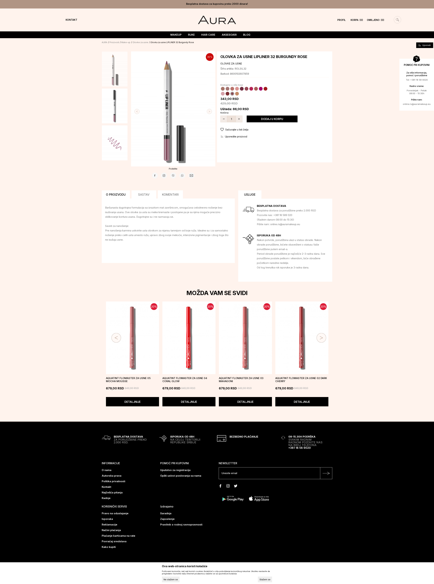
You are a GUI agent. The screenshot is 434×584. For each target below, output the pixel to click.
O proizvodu (116, 194)
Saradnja (165, 513)
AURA (104, 42)
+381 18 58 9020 (299, 447)
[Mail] (191, 175)
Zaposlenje (167, 519)
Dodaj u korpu (272, 119)
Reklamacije (109, 524)
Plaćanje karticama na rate (118, 535)
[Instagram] (164, 175)
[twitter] (235, 485)
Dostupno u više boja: (231, 85)
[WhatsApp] (182, 175)
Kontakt (106, 486)
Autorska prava (111, 475)
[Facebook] (155, 175)
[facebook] (220, 485)
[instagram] (228, 485)
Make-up (125, 42)
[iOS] (259, 498)
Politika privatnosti (113, 481)
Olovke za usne (140, 42)
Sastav (144, 194)
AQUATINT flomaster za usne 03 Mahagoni (241, 380)
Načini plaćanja (111, 530)
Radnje (106, 498)
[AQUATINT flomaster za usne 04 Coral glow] (188, 338)
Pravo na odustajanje (115, 513)
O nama (106, 470)
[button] (274, 129)
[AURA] (217, 19)
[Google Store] (232, 498)
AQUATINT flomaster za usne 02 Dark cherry (301, 380)
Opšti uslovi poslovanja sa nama (180, 475)
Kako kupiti (109, 547)
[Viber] (173, 175)
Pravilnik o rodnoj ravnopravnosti (181, 524)
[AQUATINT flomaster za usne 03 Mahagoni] (245, 338)
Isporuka (107, 519)
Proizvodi (114, 42)
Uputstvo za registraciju (175, 470)
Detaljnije (132, 401)
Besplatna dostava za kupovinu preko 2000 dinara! (217, 3)
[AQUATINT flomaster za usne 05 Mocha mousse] (132, 338)
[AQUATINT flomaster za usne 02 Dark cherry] (301, 338)
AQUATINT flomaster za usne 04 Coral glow (184, 380)
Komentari (170, 194)
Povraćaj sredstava (114, 541)
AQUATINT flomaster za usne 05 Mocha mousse (128, 380)
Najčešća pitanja (112, 492)
